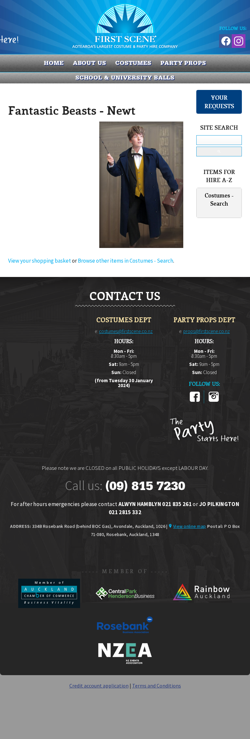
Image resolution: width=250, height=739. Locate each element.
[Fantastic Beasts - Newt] (141, 246)
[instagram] (213, 400)
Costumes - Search (219, 200)
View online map (189, 526)
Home (54, 62)
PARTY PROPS (183, 62)
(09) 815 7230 (145, 486)
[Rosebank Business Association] (125, 638)
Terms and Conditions (156, 685)
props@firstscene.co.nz (206, 331)
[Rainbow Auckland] (200, 606)
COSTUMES (133, 62)
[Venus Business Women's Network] (125, 663)
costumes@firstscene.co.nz (126, 331)
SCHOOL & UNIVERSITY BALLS (125, 77)
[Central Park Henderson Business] (125, 606)
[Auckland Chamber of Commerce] (50, 606)
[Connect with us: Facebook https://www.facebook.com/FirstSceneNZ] (225, 40)
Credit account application (99, 685)
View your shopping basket (39, 260)
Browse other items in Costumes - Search (125, 260)
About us (89, 62)
